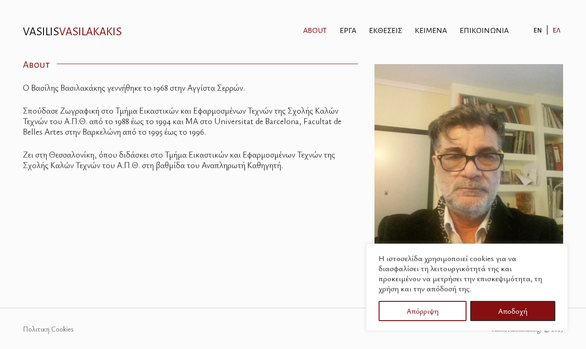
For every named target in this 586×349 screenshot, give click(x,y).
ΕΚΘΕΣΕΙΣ (385, 31)
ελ (557, 30)
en (537, 30)
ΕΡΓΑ (348, 31)
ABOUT (315, 31)
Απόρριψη (423, 311)
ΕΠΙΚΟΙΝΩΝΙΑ (484, 31)
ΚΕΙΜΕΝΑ (431, 31)
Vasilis (72, 32)
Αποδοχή (512, 311)
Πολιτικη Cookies (48, 328)
